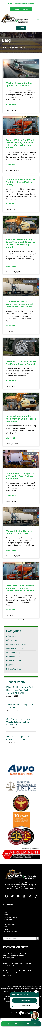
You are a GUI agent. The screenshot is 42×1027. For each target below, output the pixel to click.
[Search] (37, 938)
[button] (38, 18)
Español (21, 28)
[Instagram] (30, 896)
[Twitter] (12, 896)
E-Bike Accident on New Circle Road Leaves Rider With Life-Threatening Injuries (20, 690)
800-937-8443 (28, 3)
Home (4, 48)
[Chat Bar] (21, 1024)
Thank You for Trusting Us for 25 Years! (17, 963)
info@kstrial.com (30, 888)
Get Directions (25, 887)
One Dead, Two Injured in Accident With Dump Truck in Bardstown (21, 418)
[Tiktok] (36, 896)
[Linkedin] (24, 896)
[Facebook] (6, 896)
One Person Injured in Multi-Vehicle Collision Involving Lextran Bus (19, 722)
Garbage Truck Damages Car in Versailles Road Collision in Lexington (20, 476)
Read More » (11, 105)
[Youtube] (18, 896)
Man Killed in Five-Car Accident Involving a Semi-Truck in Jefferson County (19, 304)
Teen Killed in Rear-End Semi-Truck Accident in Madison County (21, 182)
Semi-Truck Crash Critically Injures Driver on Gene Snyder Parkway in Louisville (21, 588)
